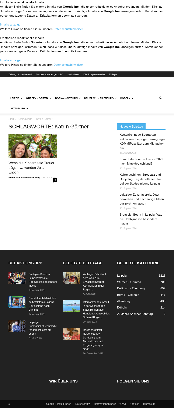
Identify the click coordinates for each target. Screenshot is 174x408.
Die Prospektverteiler (94, 74)
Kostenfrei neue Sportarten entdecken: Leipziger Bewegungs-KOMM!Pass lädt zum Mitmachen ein (142, 141)
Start (11, 119)
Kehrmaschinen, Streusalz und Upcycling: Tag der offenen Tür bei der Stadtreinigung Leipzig (140, 179)
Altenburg (17, 108)
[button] (160, 98)
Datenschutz (82, 403)
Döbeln (125, 98)
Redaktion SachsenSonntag (24, 177)
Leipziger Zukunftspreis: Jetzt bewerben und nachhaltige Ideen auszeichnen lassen (142, 199)
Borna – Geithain (66, 98)
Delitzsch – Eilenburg (99, 98)
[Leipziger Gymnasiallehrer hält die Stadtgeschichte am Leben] (16, 326)
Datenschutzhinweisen (68, 29)
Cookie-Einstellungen (58, 403)
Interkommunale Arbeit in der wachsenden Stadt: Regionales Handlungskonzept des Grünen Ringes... (96, 310)
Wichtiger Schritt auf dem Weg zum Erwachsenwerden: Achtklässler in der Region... (94, 282)
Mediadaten (73, 74)
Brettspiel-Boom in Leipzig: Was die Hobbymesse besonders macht (141, 219)
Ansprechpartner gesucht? (49, 74)
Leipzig (15, 98)
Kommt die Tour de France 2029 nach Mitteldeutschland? (141, 161)
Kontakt (134, 403)
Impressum (149, 403)
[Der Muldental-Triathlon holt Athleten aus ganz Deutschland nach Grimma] (16, 302)
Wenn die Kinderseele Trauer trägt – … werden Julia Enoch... (31, 167)
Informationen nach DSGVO (110, 403)
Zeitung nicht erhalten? (20, 74)
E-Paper (113, 74)
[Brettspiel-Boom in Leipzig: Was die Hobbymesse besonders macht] (16, 278)
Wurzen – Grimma (37, 98)
